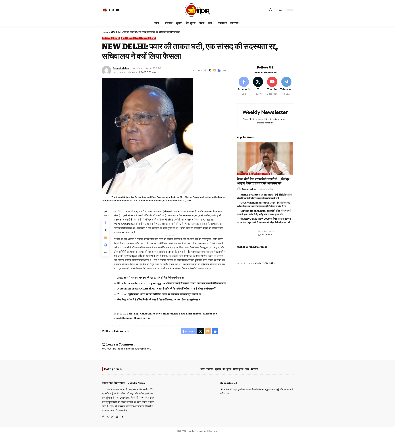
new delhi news (123, 318)
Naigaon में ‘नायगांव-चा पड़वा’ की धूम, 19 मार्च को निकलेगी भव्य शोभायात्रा (151, 277)
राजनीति (145, 38)
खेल (247, 369)
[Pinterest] (117, 417)
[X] (113, 10)
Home (105, 32)
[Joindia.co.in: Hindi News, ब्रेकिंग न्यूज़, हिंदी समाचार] (197, 10)
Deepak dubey (121, 68)
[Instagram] (112, 417)
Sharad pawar (142, 318)
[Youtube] (272, 86)
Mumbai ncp (210, 313)
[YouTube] (117, 10)
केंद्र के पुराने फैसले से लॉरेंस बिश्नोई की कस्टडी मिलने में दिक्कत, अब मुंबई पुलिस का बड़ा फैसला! (158, 299)
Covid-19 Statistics (265, 263)
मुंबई (137, 38)
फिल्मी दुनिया (238, 369)
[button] (105, 10)
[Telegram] (286, 86)
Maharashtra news (151, 313)
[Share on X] (210, 70)
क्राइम (218, 369)
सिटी (153, 38)
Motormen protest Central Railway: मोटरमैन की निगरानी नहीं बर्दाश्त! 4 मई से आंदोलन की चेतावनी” (166, 288)
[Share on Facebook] (205, 70)
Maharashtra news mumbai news (182, 313)
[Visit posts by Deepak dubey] (106, 70)
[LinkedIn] (121, 417)
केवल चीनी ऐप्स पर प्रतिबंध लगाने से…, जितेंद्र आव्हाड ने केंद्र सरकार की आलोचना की (263, 181)
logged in (122, 348)
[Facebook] (109, 10)
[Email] (214, 70)
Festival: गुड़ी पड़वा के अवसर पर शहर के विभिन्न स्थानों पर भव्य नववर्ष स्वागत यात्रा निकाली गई (159, 294)
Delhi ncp (132, 313)
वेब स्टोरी (254, 369)
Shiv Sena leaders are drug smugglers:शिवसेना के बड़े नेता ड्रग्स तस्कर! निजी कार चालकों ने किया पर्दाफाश (171, 283)
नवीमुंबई (130, 38)
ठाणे (123, 38)
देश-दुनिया (107, 38)
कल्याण (116, 38)
